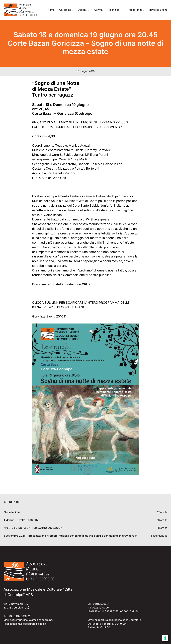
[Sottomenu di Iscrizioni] (121, 10)
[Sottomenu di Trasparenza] (143, 10)
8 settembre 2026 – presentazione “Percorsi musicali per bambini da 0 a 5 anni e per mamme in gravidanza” (70, 535)
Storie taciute (12, 512)
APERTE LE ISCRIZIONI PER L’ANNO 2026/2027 (33, 527)
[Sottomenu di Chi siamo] (72, 10)
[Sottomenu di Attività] (104, 10)
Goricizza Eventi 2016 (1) (50, 316)
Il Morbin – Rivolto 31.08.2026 (22, 520)
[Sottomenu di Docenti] (88, 10)
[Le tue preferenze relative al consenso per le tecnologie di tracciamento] (165, 638)
